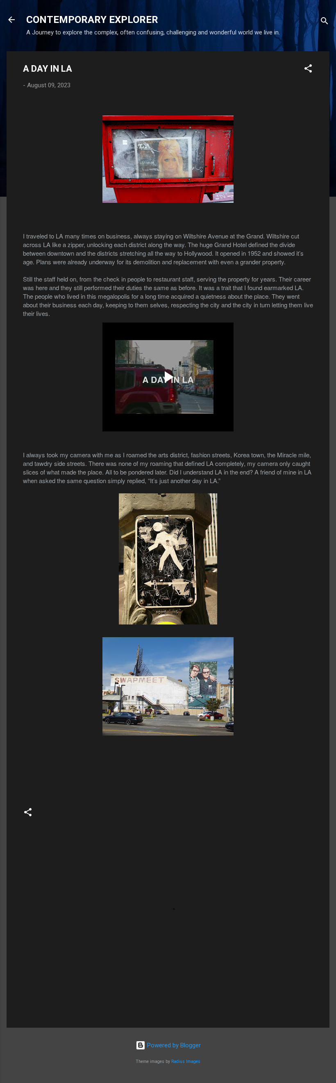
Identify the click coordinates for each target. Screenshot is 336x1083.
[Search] (324, 22)
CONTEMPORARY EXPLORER (92, 19)
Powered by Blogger (173, 1045)
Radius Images (185, 1061)
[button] (308, 70)
